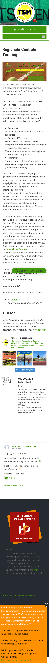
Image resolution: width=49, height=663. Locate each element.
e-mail (14, 299)
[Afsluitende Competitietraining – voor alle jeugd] (39, 358)
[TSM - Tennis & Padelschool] (8, 381)
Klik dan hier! (40, 329)
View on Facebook (10, 486)
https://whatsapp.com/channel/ (16, 660)
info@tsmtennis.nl (26, 29)
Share (21, 486)
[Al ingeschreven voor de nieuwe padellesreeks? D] (24, 358)
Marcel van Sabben (17, 249)
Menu (6, 36)
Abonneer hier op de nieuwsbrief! (19, 595)
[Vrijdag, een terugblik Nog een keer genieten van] (9, 358)
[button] (29, 270)
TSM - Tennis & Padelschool (23, 446)
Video (12, 477)
